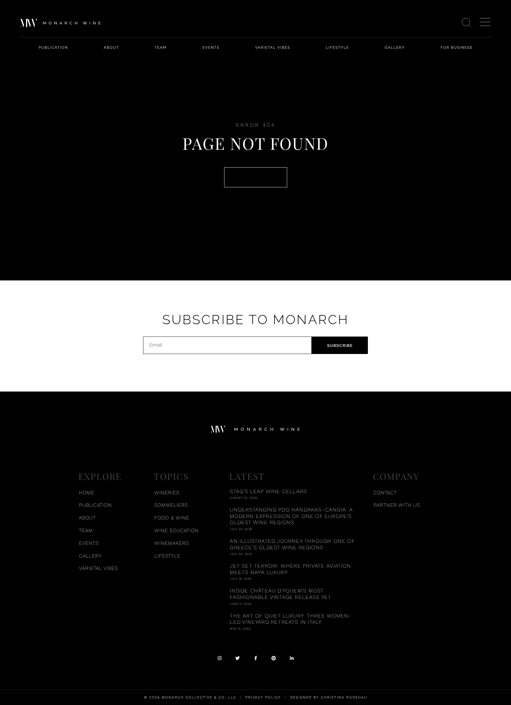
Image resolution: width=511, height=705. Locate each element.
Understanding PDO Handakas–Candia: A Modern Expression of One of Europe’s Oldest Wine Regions (291, 515)
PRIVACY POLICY (263, 697)
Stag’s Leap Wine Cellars (268, 491)
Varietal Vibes (272, 48)
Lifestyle (337, 48)
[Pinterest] (273, 658)
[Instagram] (219, 658)
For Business (457, 48)
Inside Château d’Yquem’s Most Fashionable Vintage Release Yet (280, 593)
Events (211, 48)
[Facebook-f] (255, 658)
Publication (53, 48)
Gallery (395, 48)
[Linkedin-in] (291, 658)
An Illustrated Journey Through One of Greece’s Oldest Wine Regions (292, 544)
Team (161, 48)
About (111, 48)
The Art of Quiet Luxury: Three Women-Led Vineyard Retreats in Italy (290, 619)
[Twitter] (237, 658)
